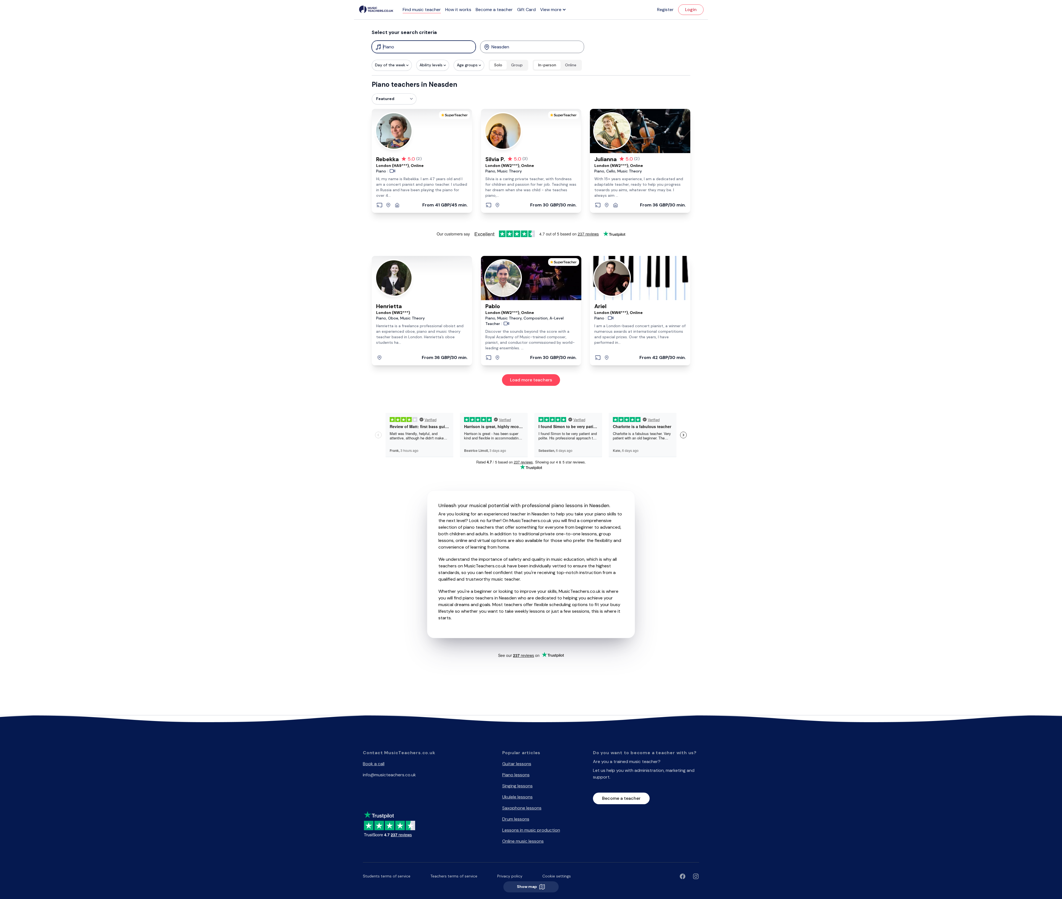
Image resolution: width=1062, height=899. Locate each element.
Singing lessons (517, 786)
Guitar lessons (516, 764)
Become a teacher (494, 9)
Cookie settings (556, 876)
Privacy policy (509, 876)
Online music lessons (523, 841)
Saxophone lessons (522, 808)
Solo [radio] (498, 64)
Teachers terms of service (453, 876)
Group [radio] (517, 64)
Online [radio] (570, 64)
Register (665, 9)
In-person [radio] (547, 64)
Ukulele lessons (517, 797)
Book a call (373, 764)
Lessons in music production (531, 830)
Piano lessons (516, 775)
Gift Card (526, 9)
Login (691, 9)
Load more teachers (531, 380)
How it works (458, 9)
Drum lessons (515, 819)
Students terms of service (386, 876)
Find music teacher (422, 9)
